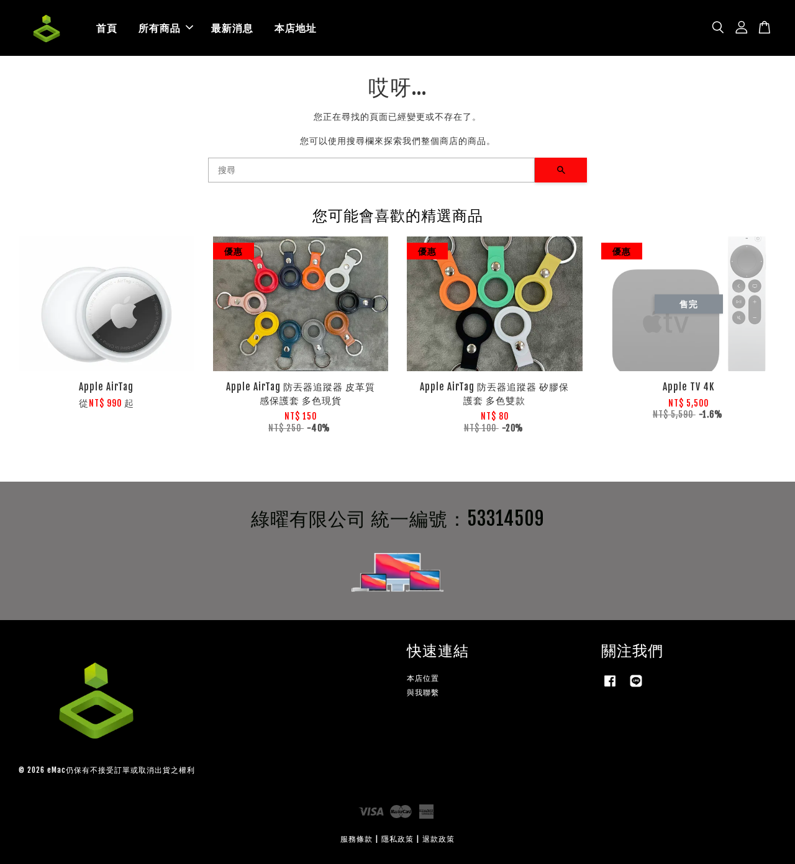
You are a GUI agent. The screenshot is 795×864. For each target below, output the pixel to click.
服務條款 (356, 839)
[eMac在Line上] (636, 686)
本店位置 (423, 678)
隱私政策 (397, 839)
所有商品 (160, 28)
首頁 (106, 28)
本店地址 (296, 28)
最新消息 (232, 28)
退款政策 (438, 839)
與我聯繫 (423, 692)
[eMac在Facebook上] (610, 686)
